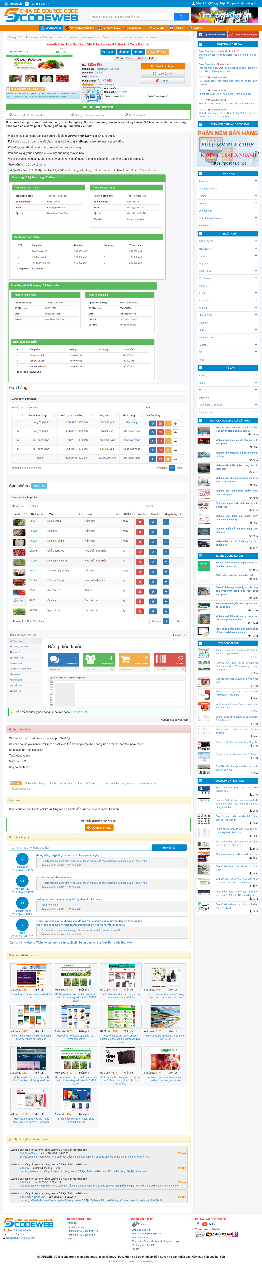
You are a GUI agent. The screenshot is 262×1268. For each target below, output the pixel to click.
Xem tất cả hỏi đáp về (70, 942)
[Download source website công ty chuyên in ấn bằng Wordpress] (165, 1058)
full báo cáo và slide (61, 783)
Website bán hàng (34, 783)
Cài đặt (165, 81)
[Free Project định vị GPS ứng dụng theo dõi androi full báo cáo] (31, 1016)
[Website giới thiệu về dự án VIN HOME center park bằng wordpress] (31, 1058)
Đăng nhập (218, 3)
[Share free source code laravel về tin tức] (31, 975)
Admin (120, 88)
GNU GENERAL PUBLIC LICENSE (27, 88)
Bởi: (28, 1153)
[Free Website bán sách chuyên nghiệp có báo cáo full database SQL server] (121, 1016)
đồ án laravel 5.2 (21, 788)
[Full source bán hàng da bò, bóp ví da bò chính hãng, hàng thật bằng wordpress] (121, 1058)
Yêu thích (126, 58)
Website (92, 76)
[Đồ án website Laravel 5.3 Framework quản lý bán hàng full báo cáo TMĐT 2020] (76, 975)
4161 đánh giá (106, 84)
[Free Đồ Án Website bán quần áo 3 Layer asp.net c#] (76, 1016)
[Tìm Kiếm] (181, 17)
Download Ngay (165, 66)
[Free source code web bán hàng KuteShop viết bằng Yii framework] (31, 1099)
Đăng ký (201, 3)
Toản (22, 932)
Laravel (98, 72)
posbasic (16, 3)
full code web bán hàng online (117, 783)
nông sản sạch (147, 783)
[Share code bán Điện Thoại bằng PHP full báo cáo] (76, 1099)
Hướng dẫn (251, 3)
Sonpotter (22, 867)
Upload (234, 3)
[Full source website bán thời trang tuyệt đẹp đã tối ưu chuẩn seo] (165, 975)
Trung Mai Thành (22, 910)
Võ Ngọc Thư (22, 888)
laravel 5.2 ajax (86, 783)
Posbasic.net (79, 712)
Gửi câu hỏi (169, 847)
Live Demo (165, 73)
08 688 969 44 (40, 3)
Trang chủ (15, 37)
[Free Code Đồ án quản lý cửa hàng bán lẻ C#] (165, 1016)
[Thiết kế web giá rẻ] (224, 14)
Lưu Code (148, 58)
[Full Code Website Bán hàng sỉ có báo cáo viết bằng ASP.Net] (121, 975)
